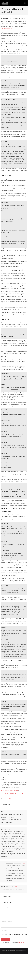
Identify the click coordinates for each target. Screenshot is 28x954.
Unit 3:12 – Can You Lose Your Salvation (9, 790)
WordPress (23, 950)
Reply (12, 811)
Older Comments (7, 804)
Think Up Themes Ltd (10, 950)
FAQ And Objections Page (6, 28)
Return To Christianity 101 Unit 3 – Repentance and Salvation (14, 793)
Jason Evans (9, 863)
